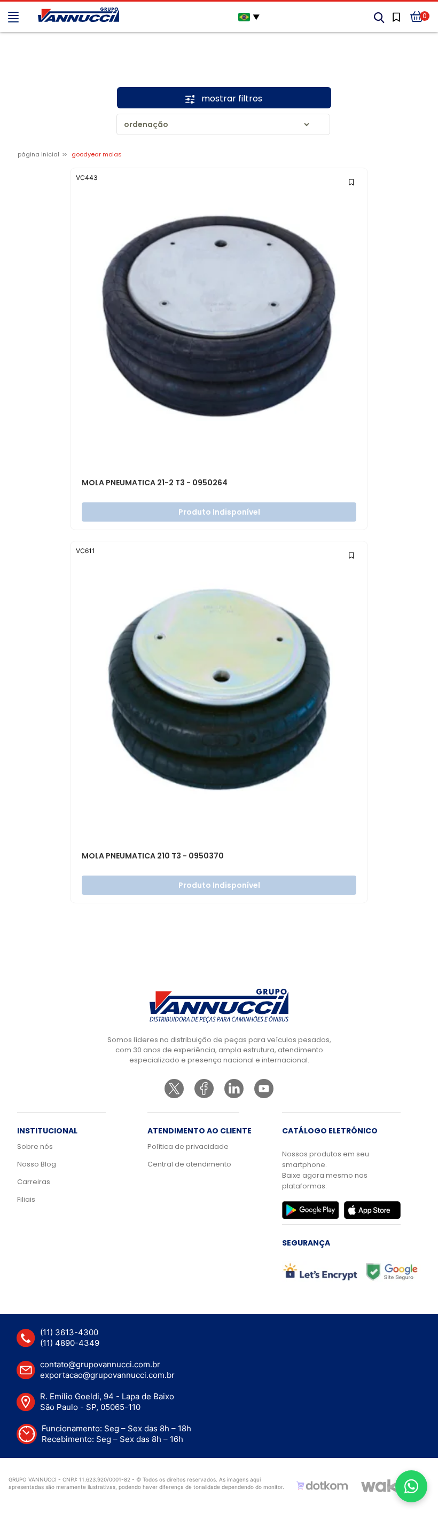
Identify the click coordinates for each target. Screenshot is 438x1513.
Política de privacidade (188, 1146)
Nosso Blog (36, 1164)
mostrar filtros (230, 98)
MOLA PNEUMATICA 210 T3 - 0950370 (153, 856)
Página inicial (38, 154)
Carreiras (33, 1182)
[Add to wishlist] (352, 181)
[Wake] (384, 1485)
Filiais (26, 1199)
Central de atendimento (189, 1164)
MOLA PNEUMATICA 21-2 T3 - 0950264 (155, 483)
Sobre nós (35, 1146)
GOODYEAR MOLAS (97, 154)
